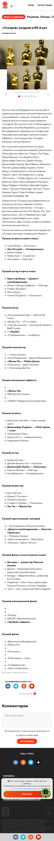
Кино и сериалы (14, 16)
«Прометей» (12, 397)
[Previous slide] (6, 94)
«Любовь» (11, 436)
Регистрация (45, 5)
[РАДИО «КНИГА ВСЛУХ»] (45, 792)
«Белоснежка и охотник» (16, 387)
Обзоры (45, 16)
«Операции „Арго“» (9, 217)
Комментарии (27, 694)
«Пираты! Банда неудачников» (18, 611)
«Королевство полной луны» (18, 525)
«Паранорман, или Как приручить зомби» (22, 608)
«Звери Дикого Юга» (14, 443)
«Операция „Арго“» (9, 141)
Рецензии (33, 16)
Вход (31, 5)
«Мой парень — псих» (15, 255)
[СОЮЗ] (5, 811)
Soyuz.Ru (5, 5)
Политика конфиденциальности (21, 799)
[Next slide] (48, 94)
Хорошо (27, 794)
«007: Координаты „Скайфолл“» (14, 224)
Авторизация (27, 741)
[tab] (19, 96)
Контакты (8, 776)
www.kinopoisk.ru (20, 672)
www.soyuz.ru (41, 820)
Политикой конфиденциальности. (28, 788)
